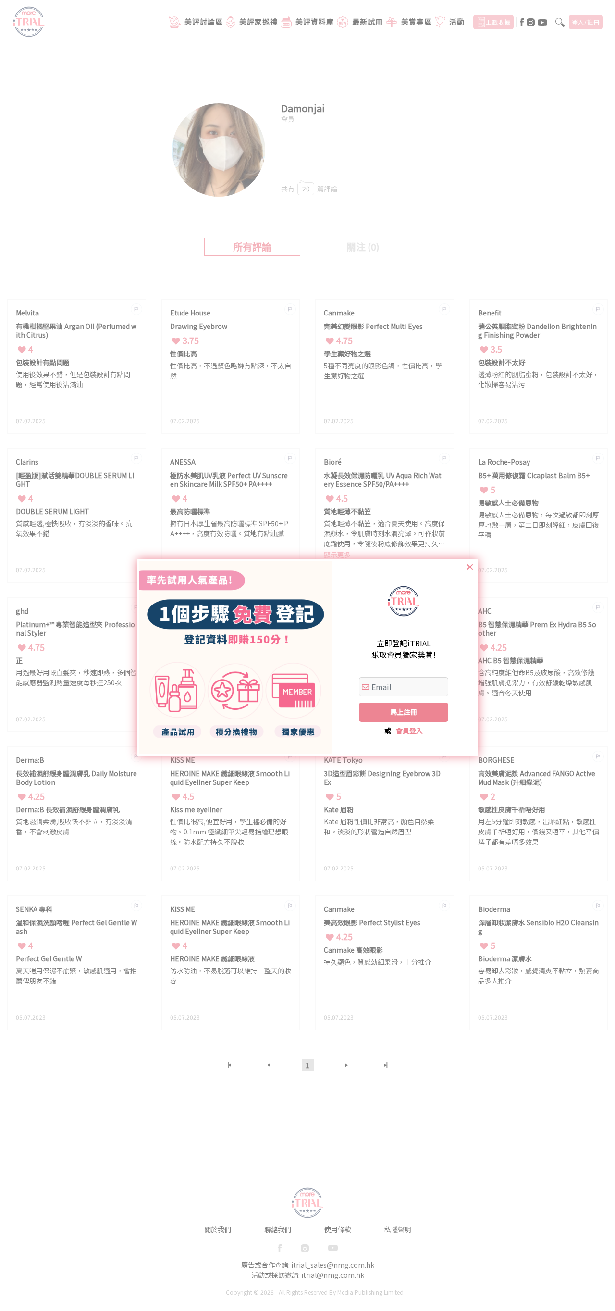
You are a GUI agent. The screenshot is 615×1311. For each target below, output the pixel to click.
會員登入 (409, 730)
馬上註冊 (403, 712)
